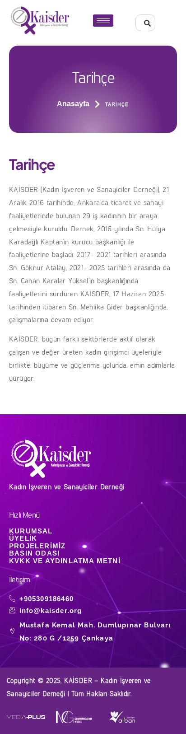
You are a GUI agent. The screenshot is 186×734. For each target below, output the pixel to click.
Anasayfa (73, 104)
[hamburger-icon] (103, 20)
